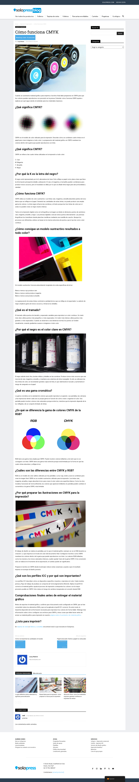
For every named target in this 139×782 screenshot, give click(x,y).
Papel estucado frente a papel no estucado (71, 639)
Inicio (16, 24)
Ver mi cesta (120, 2)
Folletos (40, 16)
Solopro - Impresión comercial (100, 741)
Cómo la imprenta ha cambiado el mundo (29, 639)
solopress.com (108, 2)
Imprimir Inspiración (26, 24)
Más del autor (37, 673)
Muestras (93, 749)
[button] (123, 16)
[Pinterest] (105, 766)
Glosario (55, 747)
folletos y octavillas (36, 627)
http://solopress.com (35, 659)
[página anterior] (16, 702)
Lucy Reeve (21, 41)
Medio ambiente (20, 743)
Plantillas (55, 745)
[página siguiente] (19, 702)
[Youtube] (113, 766)
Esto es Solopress (20, 741)
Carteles (95, 16)
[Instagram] (97, 766)
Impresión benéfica (96, 747)
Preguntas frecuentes (59, 741)
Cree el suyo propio (96, 751)
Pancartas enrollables (80, 16)
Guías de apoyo (57, 743)
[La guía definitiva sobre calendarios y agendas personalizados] (26, 685)
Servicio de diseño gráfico (98, 745)
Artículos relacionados (23, 673)
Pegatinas (105, 16)
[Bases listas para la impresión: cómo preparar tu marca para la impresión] (50, 685)
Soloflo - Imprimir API (97, 743)
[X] (109, 766)
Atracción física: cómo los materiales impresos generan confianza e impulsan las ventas (75, 696)
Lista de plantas (19, 745)
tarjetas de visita (22, 627)
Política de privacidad (59, 749)
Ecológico (116, 16)
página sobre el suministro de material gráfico (65, 615)
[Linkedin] (101, 766)
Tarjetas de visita (53, 16)
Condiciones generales (60, 751)
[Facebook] (93, 766)
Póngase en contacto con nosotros (25, 747)
